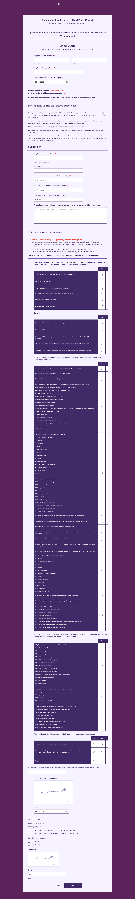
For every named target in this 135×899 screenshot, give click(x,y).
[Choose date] (64, 874)
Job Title (38, 166)
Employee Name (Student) (44, 56)
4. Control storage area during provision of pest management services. (55, 293)
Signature (32, 849)
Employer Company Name (44, 68)
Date (35, 85)
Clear (69, 802)
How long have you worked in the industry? (51, 195)
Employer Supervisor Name (45, 154)
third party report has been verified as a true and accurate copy (53, 830)
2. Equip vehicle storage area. (43, 281)
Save (58, 886)
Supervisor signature (48, 778)
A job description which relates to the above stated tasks (51, 744)
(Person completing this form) (42, 162)
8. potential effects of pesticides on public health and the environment (54, 526)
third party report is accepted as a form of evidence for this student (54, 833)
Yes (102, 268)
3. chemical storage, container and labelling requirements (51, 379)
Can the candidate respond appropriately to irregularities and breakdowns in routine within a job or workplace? (63, 337)
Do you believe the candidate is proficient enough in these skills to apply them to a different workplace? (64, 350)
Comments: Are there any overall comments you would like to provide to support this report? (63, 768)
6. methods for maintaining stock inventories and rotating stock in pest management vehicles (61, 515)
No (102, 738)
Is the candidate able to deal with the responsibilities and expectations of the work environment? (62, 343)
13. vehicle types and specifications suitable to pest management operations (56, 595)
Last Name (75, 63)
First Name (37, 63)
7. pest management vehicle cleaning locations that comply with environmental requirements (61, 521)
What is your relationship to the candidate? (51, 186)
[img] (53, 790)
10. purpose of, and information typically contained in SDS (51, 539)
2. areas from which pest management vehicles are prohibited (52, 373)
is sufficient (35, 841)
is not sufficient (36, 844)
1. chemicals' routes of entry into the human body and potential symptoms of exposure (59, 368)
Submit (73, 886)
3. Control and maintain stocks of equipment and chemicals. (52, 288)
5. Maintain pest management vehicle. (45, 299)
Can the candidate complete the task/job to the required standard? (54, 323)
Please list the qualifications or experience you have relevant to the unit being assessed (67, 205)
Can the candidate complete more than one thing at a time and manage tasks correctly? (59, 330)
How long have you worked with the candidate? (52, 176)
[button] (67, 82)
